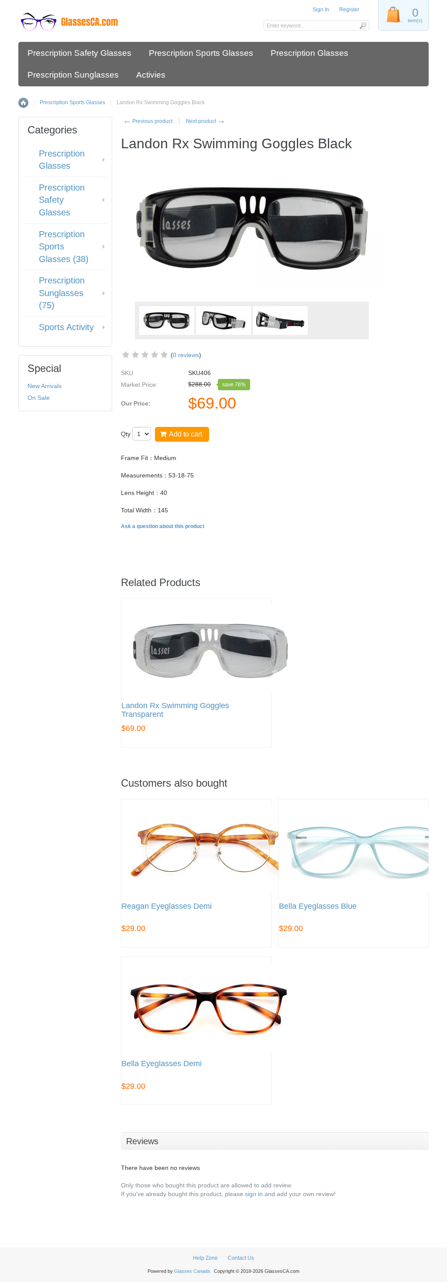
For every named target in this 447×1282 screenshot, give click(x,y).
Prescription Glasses (309, 53)
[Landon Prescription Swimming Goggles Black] (166, 320)
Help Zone (205, 1258)
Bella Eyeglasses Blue (318, 906)
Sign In (321, 10)
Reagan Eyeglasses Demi (166, 906)
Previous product (147, 121)
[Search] (362, 25)
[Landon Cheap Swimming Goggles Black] (223, 320)
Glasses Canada (192, 1271)
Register (349, 10)
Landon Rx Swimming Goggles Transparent (175, 710)
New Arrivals (45, 385)
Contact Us (241, 1258)
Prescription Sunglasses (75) (62, 293)
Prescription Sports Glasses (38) (64, 246)
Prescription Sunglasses (73, 74)
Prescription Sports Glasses (201, 53)
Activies (150, 74)
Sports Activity (66, 327)
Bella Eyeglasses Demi (161, 1064)
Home (23, 103)
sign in (254, 1193)
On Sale (39, 397)
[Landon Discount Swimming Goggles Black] (280, 320)
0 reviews (186, 354)
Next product (205, 121)
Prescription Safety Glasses (79, 53)
